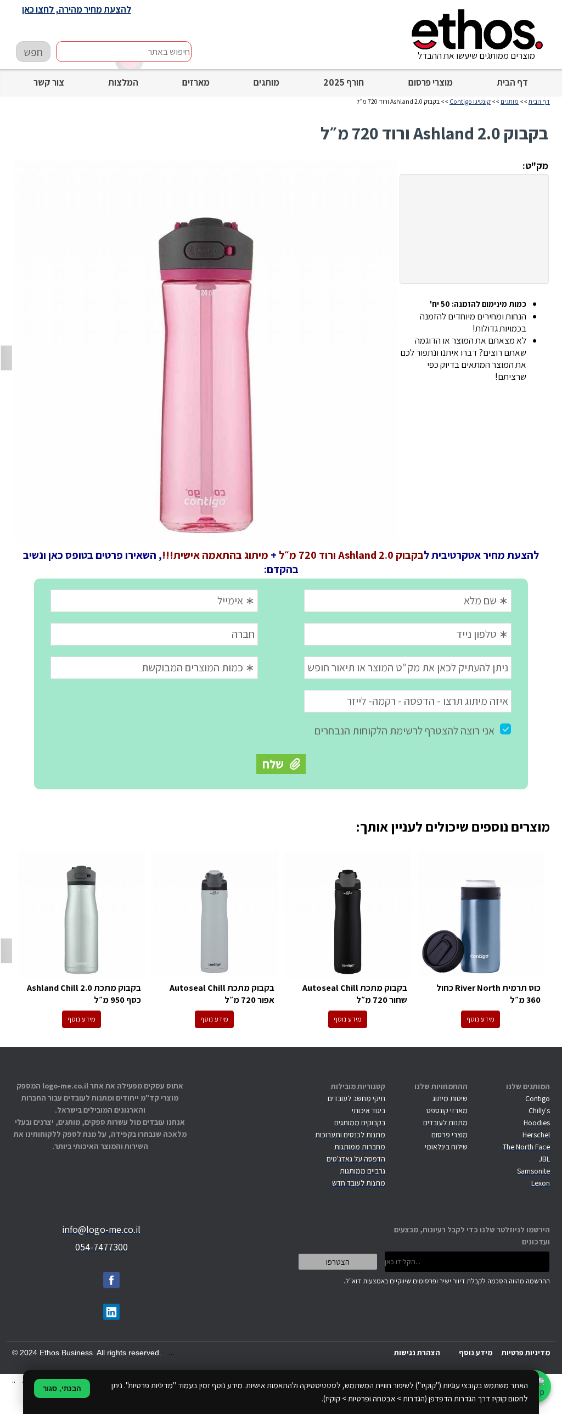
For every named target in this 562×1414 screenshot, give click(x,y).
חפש (33, 52)
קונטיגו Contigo (470, 101)
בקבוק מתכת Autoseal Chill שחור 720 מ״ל (347, 914)
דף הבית (512, 82)
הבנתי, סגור (62, 1388)
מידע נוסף (480, 1019)
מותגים (266, 82)
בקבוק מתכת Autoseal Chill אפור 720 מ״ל (214, 914)
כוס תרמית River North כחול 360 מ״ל (481, 914)
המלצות (123, 82)
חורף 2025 (343, 82)
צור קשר (48, 82)
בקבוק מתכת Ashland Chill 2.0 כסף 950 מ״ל (81, 914)
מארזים (196, 82)
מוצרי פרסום (430, 82)
